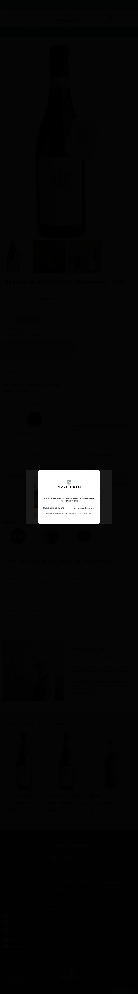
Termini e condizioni (76, 513)
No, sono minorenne (83, 508)
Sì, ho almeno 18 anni (54, 507)
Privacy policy (88, 513)
